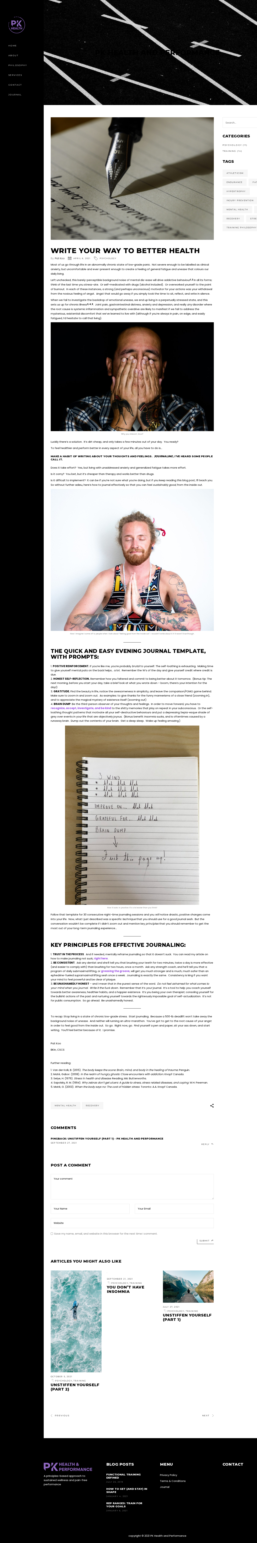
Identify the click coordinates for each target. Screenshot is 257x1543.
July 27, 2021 (171, 1307)
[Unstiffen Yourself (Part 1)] (188, 1286)
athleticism (235, 173)
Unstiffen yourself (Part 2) (75, 1387)
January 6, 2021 (117, 1510)
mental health (65, 1105)
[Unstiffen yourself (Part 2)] (76, 1321)
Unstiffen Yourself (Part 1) (187, 1317)
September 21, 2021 (120, 1279)
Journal (164, 1487)
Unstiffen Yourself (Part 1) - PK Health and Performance (115, 1138)
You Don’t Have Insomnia (125, 1289)
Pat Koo (60, 258)
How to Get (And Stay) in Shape (126, 1490)
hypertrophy (236, 191)
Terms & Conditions (173, 1481)
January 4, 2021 (117, 1496)
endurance (235, 182)
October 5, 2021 (61, 1376)
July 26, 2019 (114, 1482)
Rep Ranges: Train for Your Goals (124, 1505)
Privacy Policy (168, 1475)
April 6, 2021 (82, 258)
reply (205, 1144)
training (79, 1381)
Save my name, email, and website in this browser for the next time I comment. (106, 1233)
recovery (92, 1105)
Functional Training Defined (123, 1476)
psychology (108, 258)
